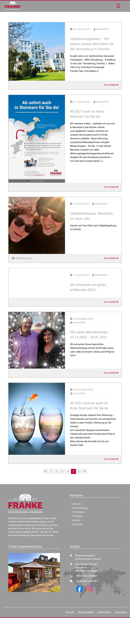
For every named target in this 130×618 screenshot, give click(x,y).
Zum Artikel (110, 85)
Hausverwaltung (80, 508)
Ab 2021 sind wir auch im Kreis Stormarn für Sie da (89, 406)
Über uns (76, 503)
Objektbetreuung (23, 258)
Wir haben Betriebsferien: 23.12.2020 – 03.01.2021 (89, 335)
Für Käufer (77, 516)
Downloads (77, 524)
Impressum (121, 612)
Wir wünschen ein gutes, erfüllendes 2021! (88, 287)
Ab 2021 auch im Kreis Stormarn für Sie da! (87, 114)
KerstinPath (102, 29)
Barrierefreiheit (86, 612)
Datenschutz (104, 612)
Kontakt (76, 520)
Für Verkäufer (78, 512)
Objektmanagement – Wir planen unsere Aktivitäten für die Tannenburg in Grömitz (92, 44)
